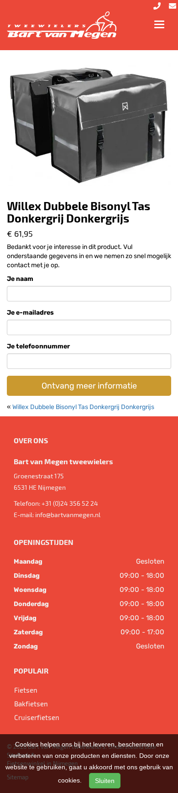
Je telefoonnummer (38, 346)
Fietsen (25, 690)
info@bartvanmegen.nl (67, 514)
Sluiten (105, 780)
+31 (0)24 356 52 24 (70, 503)
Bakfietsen (31, 704)
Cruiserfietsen (36, 717)
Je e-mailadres (30, 312)
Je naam (20, 279)
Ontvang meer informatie (89, 386)
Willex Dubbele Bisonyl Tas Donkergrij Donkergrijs (83, 407)
